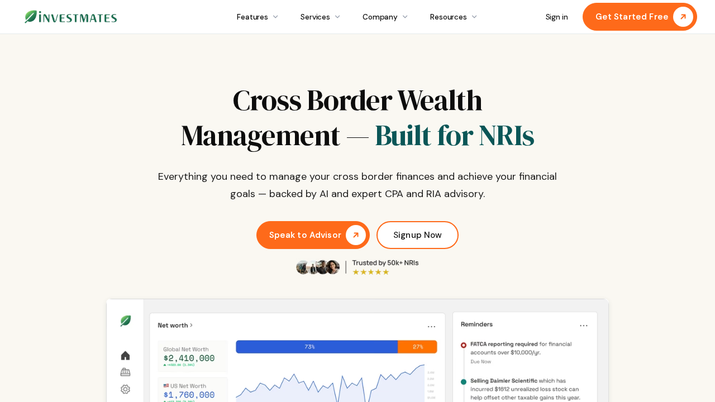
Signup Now (417, 235)
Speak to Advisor (305, 235)
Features (252, 17)
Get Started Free (632, 16)
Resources (448, 17)
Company (380, 17)
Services (315, 17)
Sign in (557, 17)
